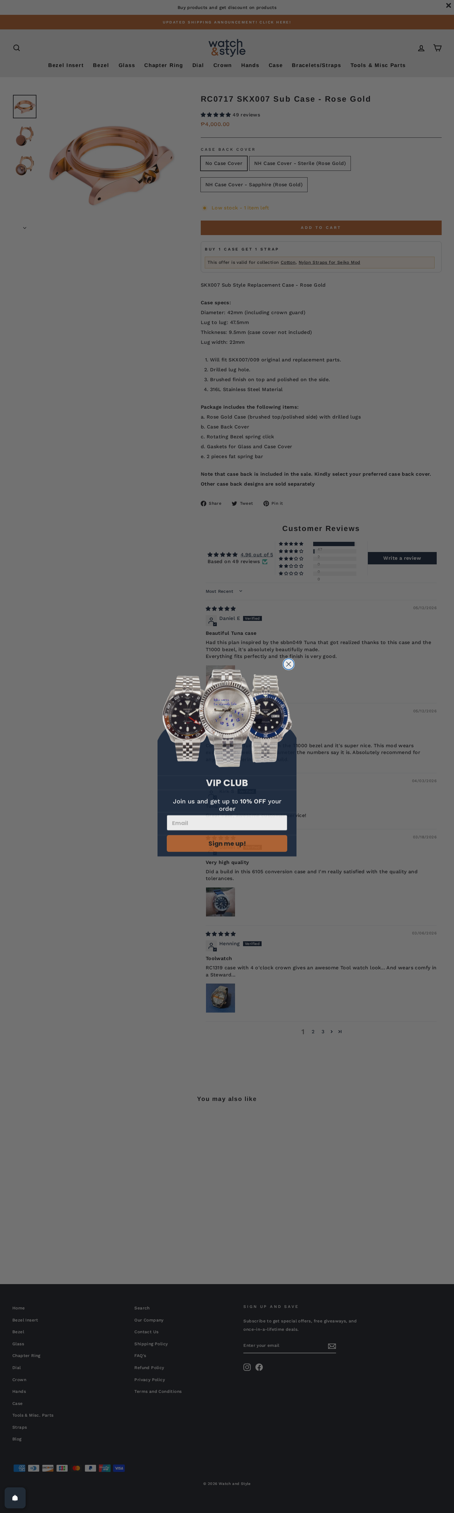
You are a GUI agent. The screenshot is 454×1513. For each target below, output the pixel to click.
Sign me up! (227, 840)
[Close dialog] (288, 661)
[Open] (15, 1497)
